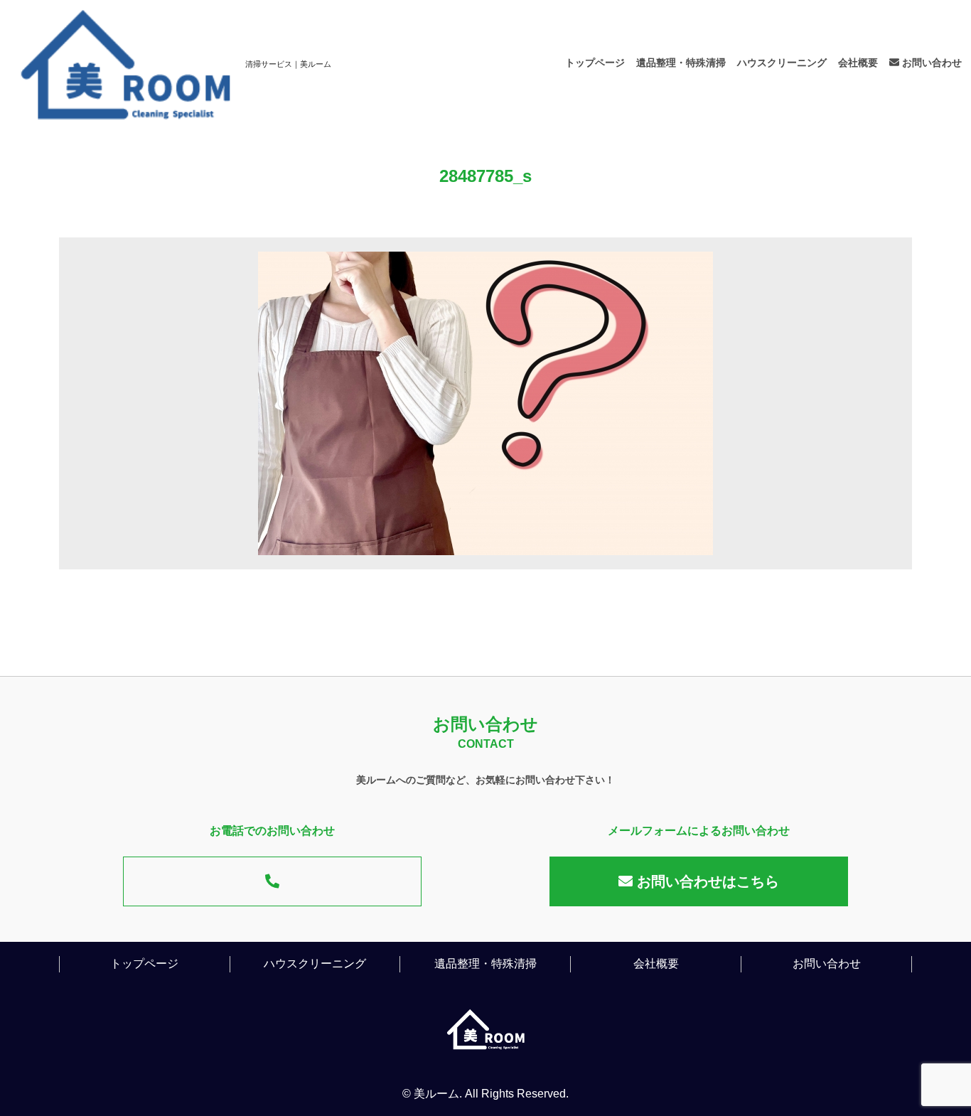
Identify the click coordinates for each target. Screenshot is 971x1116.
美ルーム (436, 1094)
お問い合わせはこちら (706, 881)
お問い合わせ (930, 62)
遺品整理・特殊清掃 (681, 62)
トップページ (595, 62)
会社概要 (858, 62)
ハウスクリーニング (782, 62)
